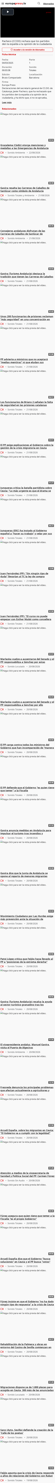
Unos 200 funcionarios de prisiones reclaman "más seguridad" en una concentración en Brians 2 (26, 318)
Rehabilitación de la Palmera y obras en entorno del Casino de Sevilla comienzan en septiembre (25, 1346)
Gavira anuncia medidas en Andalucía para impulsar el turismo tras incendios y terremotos (25, 832)
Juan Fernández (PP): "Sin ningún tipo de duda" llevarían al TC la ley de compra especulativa (24, 575)
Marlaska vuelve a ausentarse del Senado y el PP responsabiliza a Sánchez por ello (27, 703)
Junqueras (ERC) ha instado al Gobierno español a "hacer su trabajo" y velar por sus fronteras (26, 532)
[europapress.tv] (15, 3)
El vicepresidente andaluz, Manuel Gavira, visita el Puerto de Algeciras (25, 1046)
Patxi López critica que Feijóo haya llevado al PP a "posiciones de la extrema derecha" (26, 960)
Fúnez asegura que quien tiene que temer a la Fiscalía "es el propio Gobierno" (27, 1217)
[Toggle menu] (2, 3)
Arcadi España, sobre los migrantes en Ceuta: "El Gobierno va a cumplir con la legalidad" (27, 1132)
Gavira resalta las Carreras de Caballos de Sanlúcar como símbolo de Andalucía (24, 189)
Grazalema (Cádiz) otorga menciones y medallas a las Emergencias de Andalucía (24, 147)
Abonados (48, 3)
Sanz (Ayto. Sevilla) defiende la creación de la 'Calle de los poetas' (26, 1431)
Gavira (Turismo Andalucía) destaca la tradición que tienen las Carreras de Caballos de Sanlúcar (26, 275)
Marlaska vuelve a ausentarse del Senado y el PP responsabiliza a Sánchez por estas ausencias (27, 661)
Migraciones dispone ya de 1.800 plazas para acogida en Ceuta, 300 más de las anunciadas (27, 1389)
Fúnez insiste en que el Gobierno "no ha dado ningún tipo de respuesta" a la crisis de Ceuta (27, 1303)
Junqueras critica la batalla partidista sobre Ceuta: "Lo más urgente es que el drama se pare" (26, 489)
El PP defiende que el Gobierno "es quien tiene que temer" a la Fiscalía (27, 789)
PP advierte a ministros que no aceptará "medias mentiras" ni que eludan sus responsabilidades (24, 361)
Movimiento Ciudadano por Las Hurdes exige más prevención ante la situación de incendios (26, 918)
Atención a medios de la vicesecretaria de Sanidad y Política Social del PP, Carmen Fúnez (27, 1175)
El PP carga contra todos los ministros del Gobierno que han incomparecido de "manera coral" (27, 746)
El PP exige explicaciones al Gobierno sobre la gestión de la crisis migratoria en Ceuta (26, 447)
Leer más (7, 102)
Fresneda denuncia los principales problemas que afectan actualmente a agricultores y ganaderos (26, 1089)
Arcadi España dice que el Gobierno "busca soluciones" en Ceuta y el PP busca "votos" (25, 1260)
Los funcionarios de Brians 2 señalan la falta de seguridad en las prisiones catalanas (26, 404)
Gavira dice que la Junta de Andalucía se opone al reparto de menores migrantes (24, 875)
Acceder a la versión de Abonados (29, 49)
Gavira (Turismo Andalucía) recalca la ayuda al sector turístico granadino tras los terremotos (26, 1003)
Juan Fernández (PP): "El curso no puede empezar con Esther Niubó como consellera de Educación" (25, 618)
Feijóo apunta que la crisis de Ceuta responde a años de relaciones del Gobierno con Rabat (27, 1474)
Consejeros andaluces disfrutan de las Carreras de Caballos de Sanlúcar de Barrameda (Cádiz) (22, 232)
